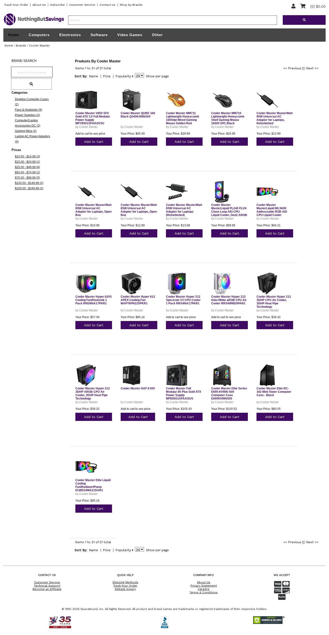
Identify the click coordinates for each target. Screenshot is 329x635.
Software (99, 35)
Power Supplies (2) (27, 115)
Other (157, 35)
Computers (39, 35)
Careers (203, 589)
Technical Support (47, 585)
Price (107, 76)
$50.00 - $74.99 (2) (27, 172)
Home (13, 35)
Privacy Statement (204, 585)
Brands (21, 45)
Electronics (70, 35)
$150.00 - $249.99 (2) (29, 188)
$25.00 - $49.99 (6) (27, 167)
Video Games (129, 35)
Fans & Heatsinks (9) (28, 109)
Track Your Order (16, 5)
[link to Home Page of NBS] (34, 25)
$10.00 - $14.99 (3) (27, 156)
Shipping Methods (125, 582)
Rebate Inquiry (125, 589)
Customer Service (82, 5)
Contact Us (107, 5)
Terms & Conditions (204, 592)
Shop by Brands (131, 5)
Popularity (123, 76)
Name (93, 76)
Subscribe (57, 5)
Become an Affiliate (47, 589)
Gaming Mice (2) (26, 131)
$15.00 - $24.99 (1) (27, 162)
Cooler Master (39, 45)
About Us (39, 5)
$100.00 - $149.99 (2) (29, 183)
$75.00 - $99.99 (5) (27, 177)
